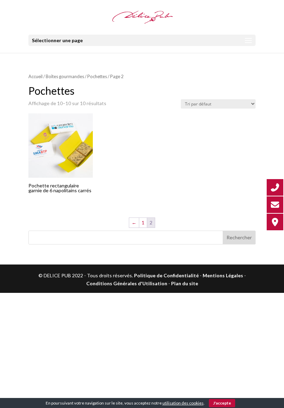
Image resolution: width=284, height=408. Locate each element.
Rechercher (239, 237)
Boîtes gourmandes (65, 76)
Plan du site (184, 283)
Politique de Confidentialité (166, 275)
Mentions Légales (223, 275)
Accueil (35, 76)
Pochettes (97, 76)
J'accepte (222, 403)
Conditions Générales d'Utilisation (126, 283)
